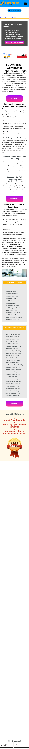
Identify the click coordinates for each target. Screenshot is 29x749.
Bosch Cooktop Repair (12, 293)
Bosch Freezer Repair (12, 289)
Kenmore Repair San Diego (13, 369)
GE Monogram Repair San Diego (15, 365)
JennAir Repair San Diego (13, 393)
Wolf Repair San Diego (12, 348)
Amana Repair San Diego (12, 336)
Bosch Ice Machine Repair (13, 312)
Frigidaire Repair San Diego (13, 374)
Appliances (7, 17)
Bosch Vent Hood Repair (12, 300)
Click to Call (14, 98)
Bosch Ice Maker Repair (12, 315)
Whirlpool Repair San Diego (13, 346)
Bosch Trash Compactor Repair (14, 317)
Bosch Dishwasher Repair (13, 296)
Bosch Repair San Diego (12, 343)
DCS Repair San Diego (12, 379)
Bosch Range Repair (11, 303)
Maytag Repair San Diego (13, 360)
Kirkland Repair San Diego (13, 388)
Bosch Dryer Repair (11, 291)
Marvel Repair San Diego (12, 391)
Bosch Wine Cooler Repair (13, 319)
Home (1, 17)
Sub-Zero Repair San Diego (13, 353)
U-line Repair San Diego (12, 386)
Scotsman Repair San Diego (13, 381)
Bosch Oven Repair (11, 298)
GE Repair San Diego (11, 372)
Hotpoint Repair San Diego (13, 334)
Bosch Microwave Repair (12, 305)
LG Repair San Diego (11, 376)
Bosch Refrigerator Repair (13, 308)
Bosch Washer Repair (12, 310)
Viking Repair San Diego (12, 355)
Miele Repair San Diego (12, 395)
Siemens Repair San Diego (13, 383)
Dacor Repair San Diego (12, 339)
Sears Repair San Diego (12, 362)
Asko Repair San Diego (12, 341)
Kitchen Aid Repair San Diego (14, 358)
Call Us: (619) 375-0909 (14, 10)
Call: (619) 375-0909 (14, 42)
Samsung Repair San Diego (13, 367)
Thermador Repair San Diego (14, 351)
